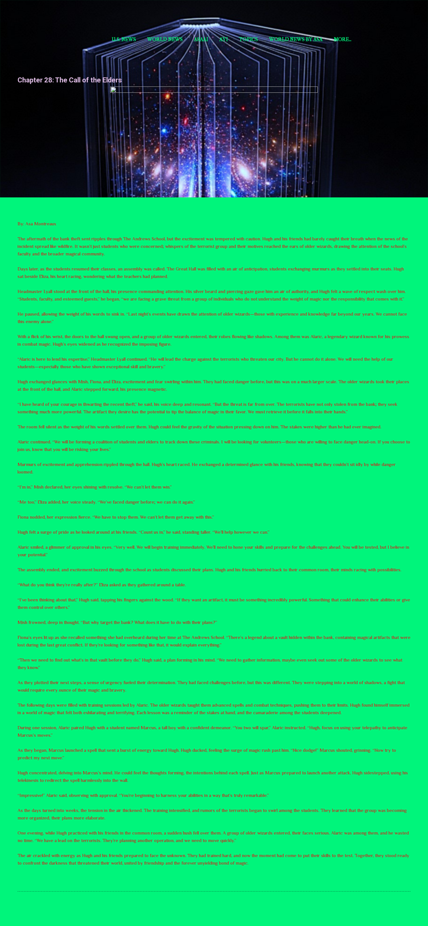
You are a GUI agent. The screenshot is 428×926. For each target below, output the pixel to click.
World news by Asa (295, 39)
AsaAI (201, 39)
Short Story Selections (58, 15)
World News (165, 39)
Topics (248, 39)
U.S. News (124, 39)
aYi (223, 39)
